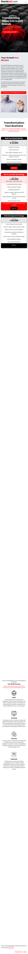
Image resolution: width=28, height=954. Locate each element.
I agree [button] (24, 951)
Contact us (11, 947)
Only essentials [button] (18, 951)
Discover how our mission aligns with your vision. (13, 92)
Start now (14, 208)
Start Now (14, 168)
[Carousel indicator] (12, 49)
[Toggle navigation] (25, 2)
